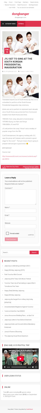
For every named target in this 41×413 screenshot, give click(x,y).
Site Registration (33, 5)
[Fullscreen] (36, 367)
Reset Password (22, 5)
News (31, 71)
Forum (11, 2)
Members (25, 2)
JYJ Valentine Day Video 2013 (10, 167)
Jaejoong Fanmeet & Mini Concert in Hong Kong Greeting (31, 167)
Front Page (18, 2)
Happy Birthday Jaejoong (12, 295)
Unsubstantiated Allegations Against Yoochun (18, 307)
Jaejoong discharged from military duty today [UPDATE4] (18, 300)
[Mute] (33, 367)
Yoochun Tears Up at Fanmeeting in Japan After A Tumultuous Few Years (19, 284)
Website (7, 223)
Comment (9, 188)
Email (7, 215)
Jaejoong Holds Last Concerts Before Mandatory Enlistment (19, 325)
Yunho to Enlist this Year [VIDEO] (14, 311)
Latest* (28, 71)
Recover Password (10, 5)
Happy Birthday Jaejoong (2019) (14, 270)
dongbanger (20, 14)
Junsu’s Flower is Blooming (13, 331)
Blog (5, 2)
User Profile (12, 7)
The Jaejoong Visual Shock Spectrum (16, 336)
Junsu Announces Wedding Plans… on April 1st (19, 315)
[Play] (5, 367)
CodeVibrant (29, 409)
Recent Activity (34, 2)
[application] (20, 358)
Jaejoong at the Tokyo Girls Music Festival (17, 279)
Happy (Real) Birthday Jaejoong (14, 290)
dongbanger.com (11, 71)
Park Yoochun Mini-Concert (13, 274)
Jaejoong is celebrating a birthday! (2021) (17, 266)
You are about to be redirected (25, 7)
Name (7, 207)
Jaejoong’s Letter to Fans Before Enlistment (17, 320)
